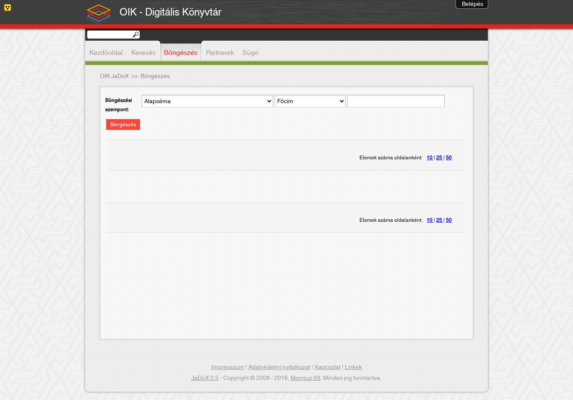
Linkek (353, 367)
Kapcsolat (328, 367)
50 (449, 157)
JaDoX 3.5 (205, 378)
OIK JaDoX (114, 76)
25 (439, 157)
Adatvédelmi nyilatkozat (279, 367)
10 (430, 157)
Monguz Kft (305, 378)
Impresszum (227, 367)
